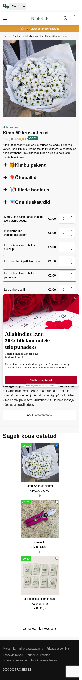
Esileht (6, 36)
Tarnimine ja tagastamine (28, 648)
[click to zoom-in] (41, 78)
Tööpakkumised (13, 655)
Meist (6, 648)
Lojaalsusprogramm (15, 660)
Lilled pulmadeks (34, 36)
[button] (71, 217)
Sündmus (17, 36)
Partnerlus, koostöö (38, 655)
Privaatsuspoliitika (57, 648)
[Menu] (8, 18)
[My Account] (65, 18)
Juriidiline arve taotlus (44, 660)
